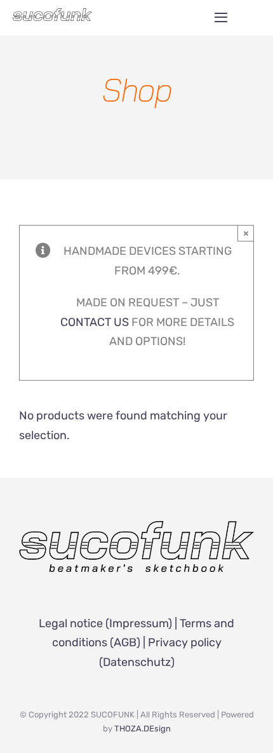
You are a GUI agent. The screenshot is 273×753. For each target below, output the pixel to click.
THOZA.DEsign (142, 728)
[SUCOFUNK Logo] (136, 527)
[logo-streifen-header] (52, 14)
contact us (94, 322)
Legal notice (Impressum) (105, 623)
